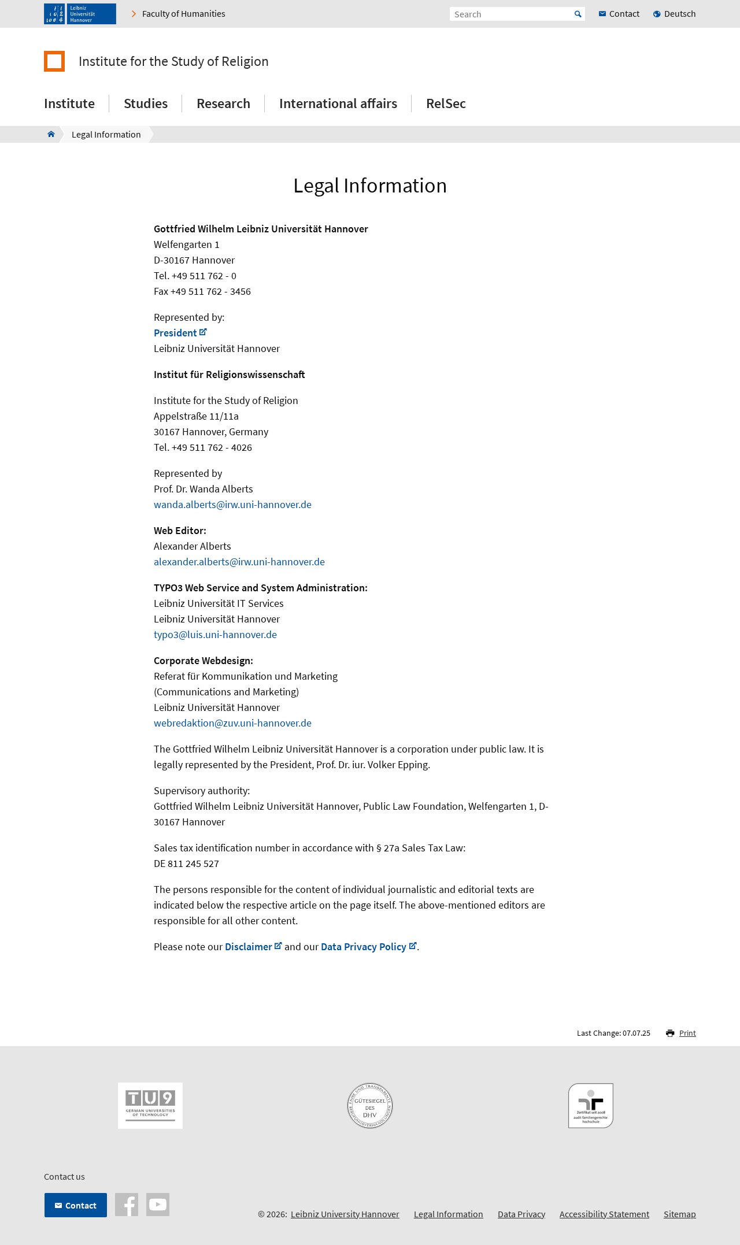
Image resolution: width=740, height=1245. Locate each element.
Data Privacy (521, 1214)
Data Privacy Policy (363, 946)
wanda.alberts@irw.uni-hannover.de (233, 504)
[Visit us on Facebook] (126, 1203)
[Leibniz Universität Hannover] (80, 13)
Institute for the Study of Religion (174, 61)
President (175, 332)
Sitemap (680, 1214)
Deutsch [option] (680, 13)
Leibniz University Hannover (345, 1214)
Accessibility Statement (604, 1214)
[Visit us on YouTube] (158, 1203)
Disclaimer (248, 946)
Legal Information (448, 1214)
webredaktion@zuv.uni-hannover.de (233, 722)
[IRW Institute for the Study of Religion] (47, 134)
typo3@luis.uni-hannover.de (215, 634)
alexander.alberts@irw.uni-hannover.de (239, 561)
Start (578, 14)
